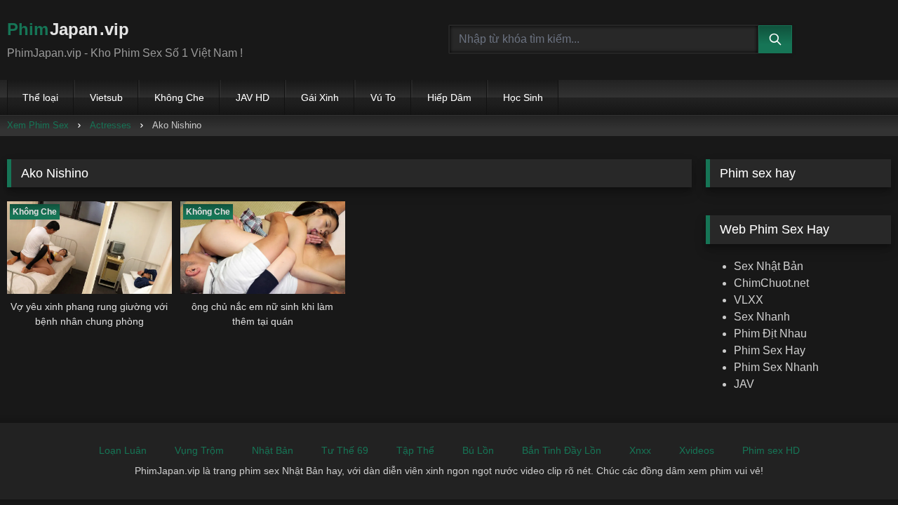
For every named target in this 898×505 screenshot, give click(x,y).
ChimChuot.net (771, 283)
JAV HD (252, 97)
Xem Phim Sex (38, 125)
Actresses (110, 125)
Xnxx (640, 450)
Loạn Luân (123, 450)
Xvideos (696, 450)
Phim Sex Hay (769, 350)
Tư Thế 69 (344, 450)
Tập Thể (415, 450)
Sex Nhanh (762, 317)
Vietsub (106, 97)
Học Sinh (523, 97)
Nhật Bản (272, 450)
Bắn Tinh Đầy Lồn (561, 450)
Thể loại (40, 97)
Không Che (179, 97)
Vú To (383, 97)
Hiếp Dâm (449, 97)
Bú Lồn (478, 450)
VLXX (748, 300)
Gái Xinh (320, 97)
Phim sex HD (771, 450)
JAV (744, 384)
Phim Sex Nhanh (776, 367)
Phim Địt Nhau (770, 333)
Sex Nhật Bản (768, 266)
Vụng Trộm (199, 450)
